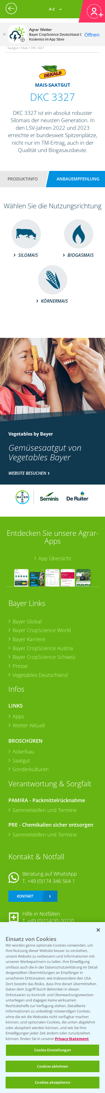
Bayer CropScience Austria (43, 648)
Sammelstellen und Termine (45, 810)
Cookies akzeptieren (52, 1082)
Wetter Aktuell (29, 725)
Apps (18, 716)
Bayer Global (27, 621)
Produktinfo (23, 179)
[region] (52, 1007)
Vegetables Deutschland (40, 675)
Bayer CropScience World (42, 630)
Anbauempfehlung (78, 179)
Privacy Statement (72, 1038)
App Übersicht (54, 558)
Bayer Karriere (29, 639)
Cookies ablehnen (52, 1066)
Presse (20, 666)
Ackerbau (23, 751)
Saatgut (21, 760)
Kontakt (25, 896)
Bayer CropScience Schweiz (44, 656)
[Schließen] (4, 34)
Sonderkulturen (31, 769)
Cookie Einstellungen (52, 1049)
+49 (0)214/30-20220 (50, 920)
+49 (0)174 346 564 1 (51, 881)
